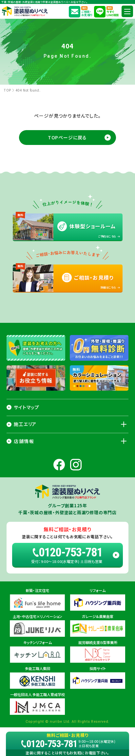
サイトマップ (26, 407)
